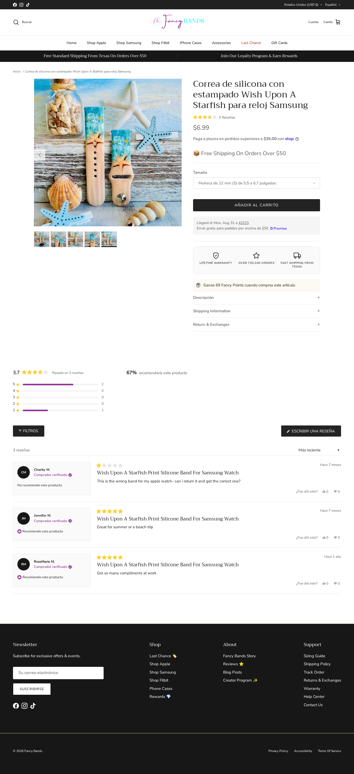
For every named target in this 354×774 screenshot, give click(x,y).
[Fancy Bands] (177, 22)
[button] (214, 117)
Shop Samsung (128, 42)
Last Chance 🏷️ (163, 656)
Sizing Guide (314, 656)
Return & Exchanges (211, 324)
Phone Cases (161, 688)
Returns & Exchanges (322, 680)
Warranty (312, 688)
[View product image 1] (41, 239)
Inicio (16, 71)
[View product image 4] (92, 239)
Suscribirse (32, 689)
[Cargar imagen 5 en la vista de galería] (108, 152)
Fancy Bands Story (239, 656)
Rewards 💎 (160, 696)
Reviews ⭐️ (233, 664)
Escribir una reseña (316, 432)
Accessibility (303, 751)
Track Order (314, 672)
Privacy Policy (278, 751)
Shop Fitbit (160, 42)
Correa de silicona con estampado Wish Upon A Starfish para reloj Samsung (78, 71)
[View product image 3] (75, 239)
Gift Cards (279, 42)
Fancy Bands (33, 751)
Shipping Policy (317, 664)
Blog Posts (232, 672)
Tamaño (200, 172)
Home (71, 42)
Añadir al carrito (257, 205)
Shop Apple (96, 42)
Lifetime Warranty (216, 263)
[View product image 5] (109, 239)
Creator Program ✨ (240, 680)
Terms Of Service (329, 751)
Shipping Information (212, 311)
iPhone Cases (191, 42)
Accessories (221, 42)
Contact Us (313, 704)
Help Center (314, 696)
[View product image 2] (58, 239)
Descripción (203, 297)
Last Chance (251, 42)
